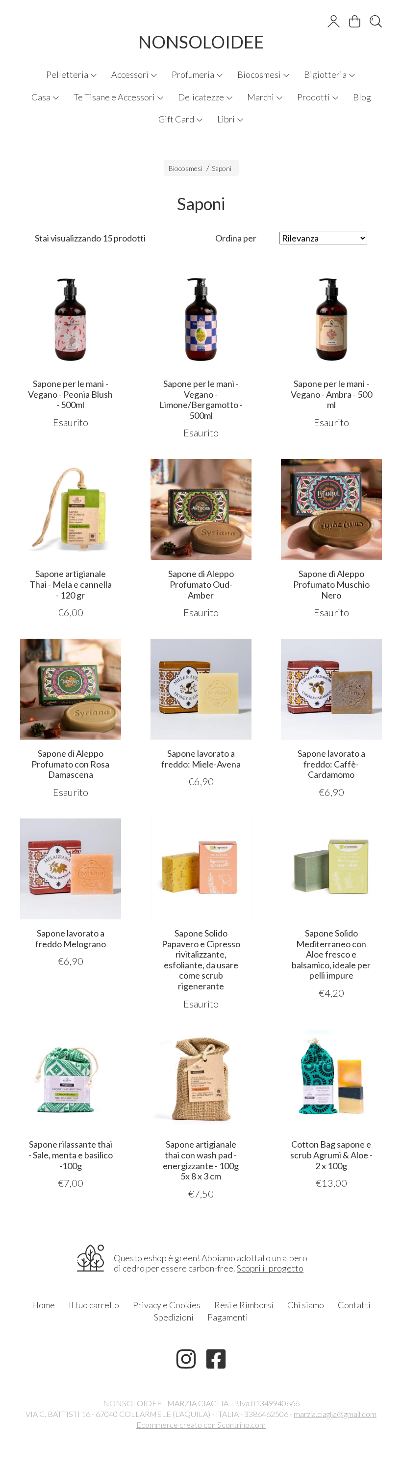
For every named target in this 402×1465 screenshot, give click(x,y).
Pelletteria (68, 74)
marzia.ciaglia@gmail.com (335, 1413)
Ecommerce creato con (201, 1424)
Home (43, 1304)
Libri (226, 119)
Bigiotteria (326, 74)
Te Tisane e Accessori (115, 97)
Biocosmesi (259, 74)
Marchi (261, 97)
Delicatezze (202, 97)
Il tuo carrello (94, 1304)
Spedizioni (174, 1317)
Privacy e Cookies (167, 1304)
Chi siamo (305, 1304)
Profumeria (194, 74)
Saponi (221, 168)
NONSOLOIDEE (201, 41)
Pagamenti (227, 1317)
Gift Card (177, 119)
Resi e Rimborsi (244, 1304)
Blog (362, 97)
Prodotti (314, 97)
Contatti (354, 1304)
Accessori (130, 74)
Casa (41, 97)
